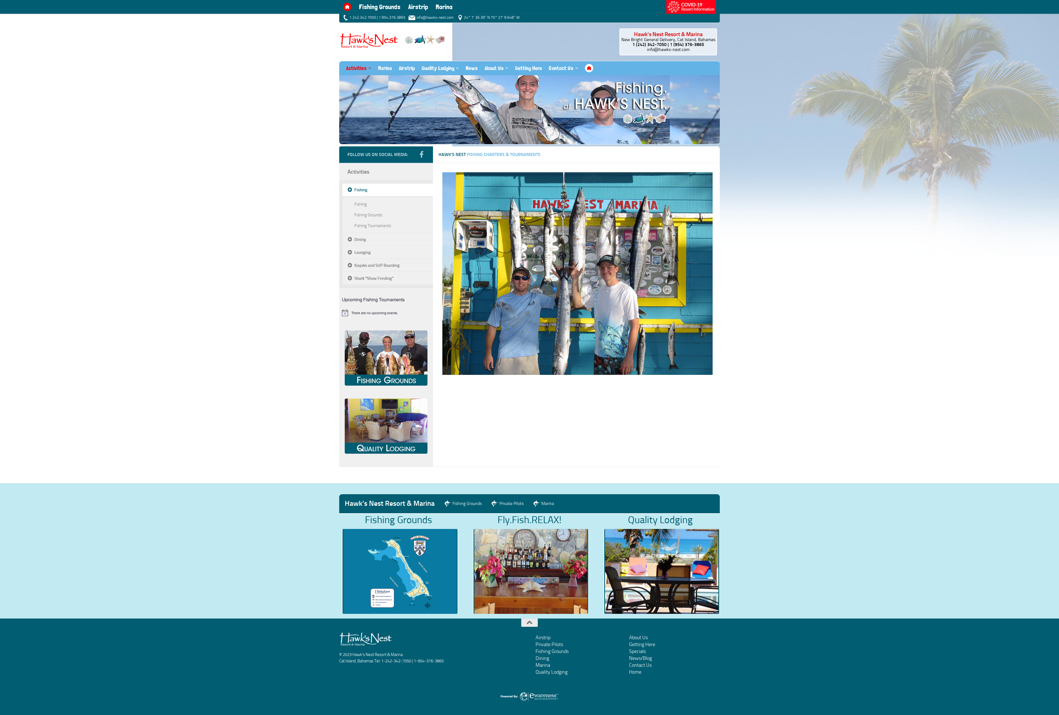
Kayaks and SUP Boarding (377, 265)
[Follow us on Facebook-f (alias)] (421, 154)
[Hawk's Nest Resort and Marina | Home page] (392, 40)
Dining (360, 239)
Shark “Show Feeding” (374, 278)
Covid (691, 7)
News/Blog (640, 658)
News (472, 68)
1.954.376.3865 (392, 17)
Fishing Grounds (379, 6)
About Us (494, 68)
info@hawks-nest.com (668, 49)
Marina (444, 6)
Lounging (362, 252)
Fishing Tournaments (372, 225)
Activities (358, 171)
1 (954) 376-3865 (687, 44)
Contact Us (561, 68)
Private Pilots (549, 644)
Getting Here (528, 68)
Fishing (360, 189)
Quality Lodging (438, 68)
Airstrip (418, 6)
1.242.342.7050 (362, 17)
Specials (637, 651)
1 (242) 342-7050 (649, 44)
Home (347, 7)
